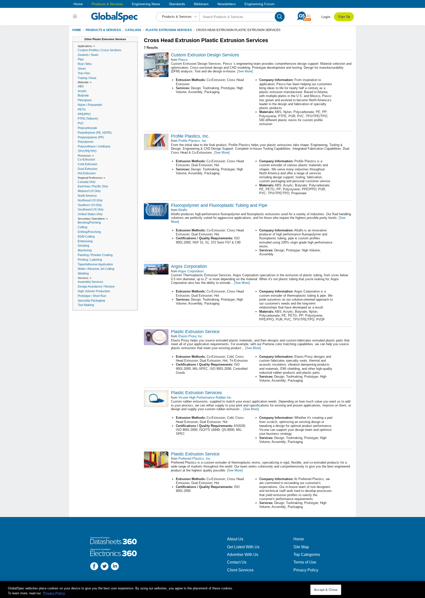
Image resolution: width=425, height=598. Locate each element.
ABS (81, 86)
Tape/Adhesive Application (95, 264)
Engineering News (146, 4)
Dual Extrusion (87, 169)
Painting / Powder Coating (95, 255)
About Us (235, 539)
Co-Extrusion (86, 159)
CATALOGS (133, 30)
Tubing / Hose (87, 78)
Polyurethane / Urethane (94, 146)
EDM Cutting (86, 236)
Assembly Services (90, 282)
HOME (76, 30)
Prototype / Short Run (92, 296)
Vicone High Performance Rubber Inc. (205, 397)
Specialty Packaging (91, 300)
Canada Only (86, 182)
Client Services (240, 570)
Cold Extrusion (87, 164)
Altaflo (182, 210)
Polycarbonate (87, 128)
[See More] (245, 71)
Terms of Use (304, 562)
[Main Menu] (75, 16)
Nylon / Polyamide (90, 105)
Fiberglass (85, 100)
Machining (85, 250)
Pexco (182, 60)
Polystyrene (85, 142)
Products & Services (107, 4)
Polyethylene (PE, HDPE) (95, 132)
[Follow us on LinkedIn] (115, 566)
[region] (212, 589)
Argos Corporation (191, 271)
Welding (83, 273)
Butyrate (83, 95)
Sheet (82, 68)
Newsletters (226, 4)
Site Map (301, 547)
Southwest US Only (91, 209)
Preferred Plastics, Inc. (194, 458)
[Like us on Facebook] (94, 566)
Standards (177, 4)
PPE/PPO (84, 114)
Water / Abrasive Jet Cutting (96, 269)
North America (87, 195)
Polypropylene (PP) (91, 137)
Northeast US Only (90, 200)
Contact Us (236, 562)
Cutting (82, 227)
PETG (82, 109)
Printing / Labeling (90, 259)
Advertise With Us (242, 554)
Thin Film (84, 73)
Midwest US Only (89, 191)
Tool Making (86, 305)
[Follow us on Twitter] (104, 566)
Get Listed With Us (243, 547)
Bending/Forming (89, 222)
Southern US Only (90, 205)
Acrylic (82, 91)
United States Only (90, 214)
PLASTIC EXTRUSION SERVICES (169, 30)
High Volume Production (94, 291)
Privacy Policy (305, 570)
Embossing (85, 241)
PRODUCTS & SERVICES (103, 30)
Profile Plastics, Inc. (192, 141)
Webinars (201, 4)
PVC (81, 123)
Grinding (83, 245)
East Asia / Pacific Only (93, 186)
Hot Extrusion (87, 173)
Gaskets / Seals (88, 55)
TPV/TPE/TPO (87, 151)
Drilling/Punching (89, 232)
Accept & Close (325, 590)
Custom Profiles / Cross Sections (99, 50)
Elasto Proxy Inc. (190, 336)
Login (325, 17)
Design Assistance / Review (96, 286)
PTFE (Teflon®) (88, 118)
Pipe (81, 59)
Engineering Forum (259, 4)
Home (78, 4)
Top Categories (306, 554)
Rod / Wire (85, 64)
